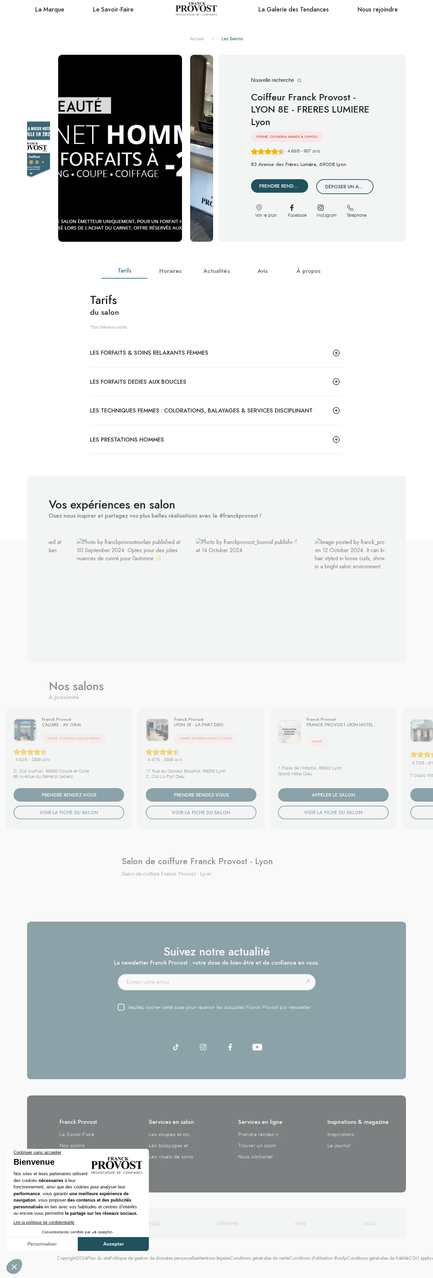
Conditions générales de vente (259, 1258)
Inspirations (340, 1134)
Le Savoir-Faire (77, 1134)
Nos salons (72, 1145)
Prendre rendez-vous (261, 1134)
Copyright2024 (72, 1258)
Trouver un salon (257, 1145)
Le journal (338, 1145)
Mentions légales (214, 1258)
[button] (130, 591)
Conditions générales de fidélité (378, 1258)
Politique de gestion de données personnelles (154, 1258)
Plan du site (98, 1258)
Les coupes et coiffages (172, 1134)
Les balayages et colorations (172, 1145)
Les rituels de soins (171, 1157)
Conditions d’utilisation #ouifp (318, 1258)
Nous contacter (255, 1157)
